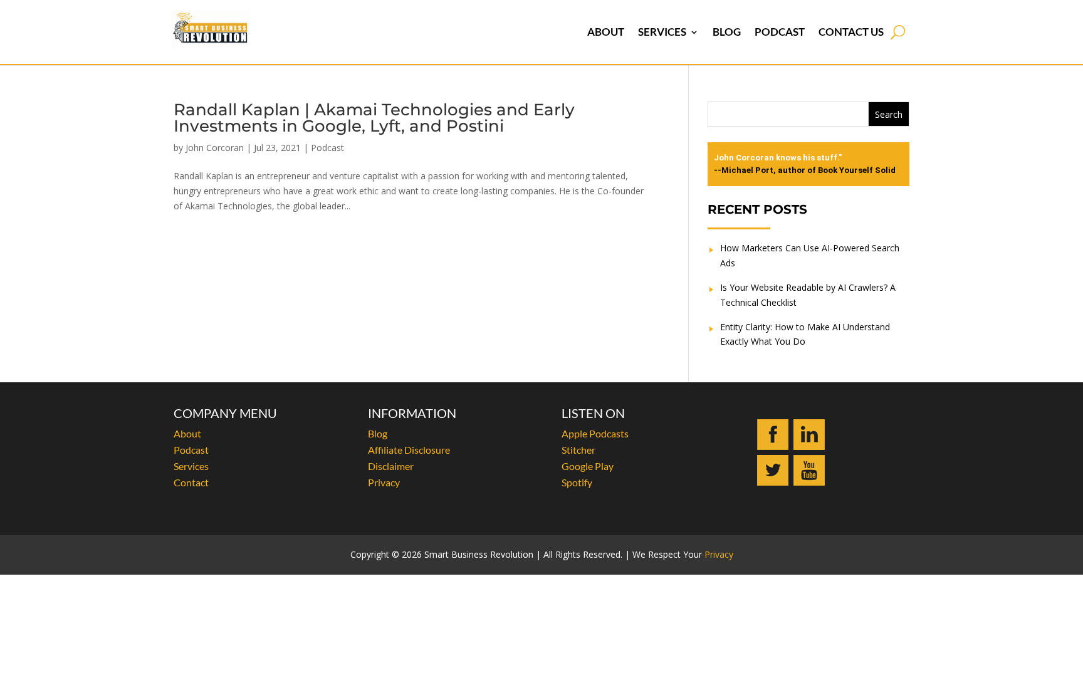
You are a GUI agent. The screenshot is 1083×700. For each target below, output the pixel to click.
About (605, 31)
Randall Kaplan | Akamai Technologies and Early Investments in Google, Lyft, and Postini (374, 118)
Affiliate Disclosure (409, 450)
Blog (727, 31)
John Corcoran (215, 148)
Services (662, 31)
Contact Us (851, 31)
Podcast (780, 31)
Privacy (384, 482)
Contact (191, 482)
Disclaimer (391, 466)
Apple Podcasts (595, 433)
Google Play (588, 466)
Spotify (577, 482)
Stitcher (578, 450)
